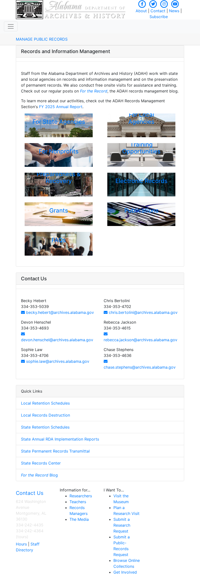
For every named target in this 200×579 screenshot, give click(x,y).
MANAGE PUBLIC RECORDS (42, 39)
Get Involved (125, 572)
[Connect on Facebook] (142, 3)
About (141, 10)
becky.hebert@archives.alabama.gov (59, 312)
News (174, 10)
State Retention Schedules (45, 427)
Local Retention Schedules (45, 403)
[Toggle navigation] (11, 26)
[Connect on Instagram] (164, 3)
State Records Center (41, 463)
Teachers (78, 501)
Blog (39, 475)
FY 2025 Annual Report (60, 106)
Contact (157, 10)
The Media (79, 519)
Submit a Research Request (121, 525)
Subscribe (159, 16)
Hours (21, 544)
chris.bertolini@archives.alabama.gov (143, 312)
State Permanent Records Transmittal (55, 451)
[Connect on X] (153, 3)
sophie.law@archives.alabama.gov (57, 361)
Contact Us (29, 493)
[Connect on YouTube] (175, 3)
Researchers (81, 495)
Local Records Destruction (45, 415)
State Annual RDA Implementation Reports (60, 439)
